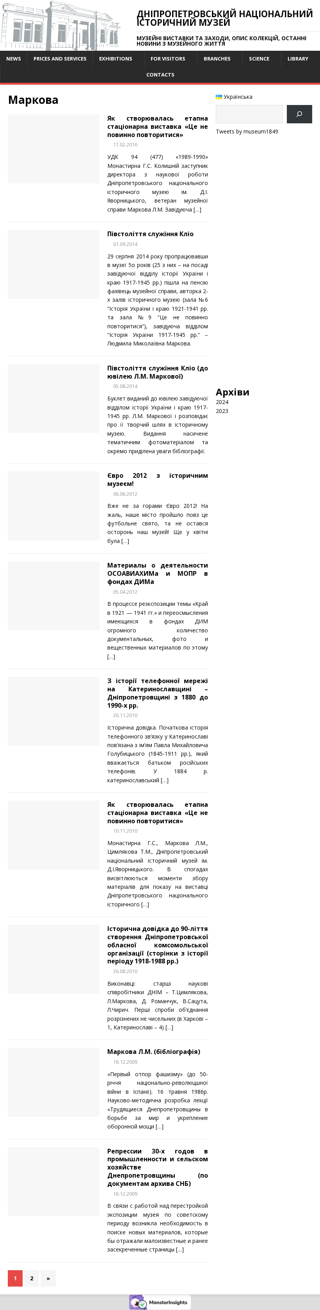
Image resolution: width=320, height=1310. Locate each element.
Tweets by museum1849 (247, 131)
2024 (222, 402)
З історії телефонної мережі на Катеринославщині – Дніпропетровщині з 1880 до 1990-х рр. (157, 692)
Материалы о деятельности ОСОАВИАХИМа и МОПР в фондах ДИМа (157, 573)
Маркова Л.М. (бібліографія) (153, 1051)
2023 (222, 411)
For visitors (168, 58)
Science (259, 58)
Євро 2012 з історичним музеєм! (157, 479)
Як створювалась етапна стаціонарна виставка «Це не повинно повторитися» (157, 126)
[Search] (299, 114)
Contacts (160, 74)
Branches (217, 58)
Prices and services (60, 58)
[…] (197, 209)
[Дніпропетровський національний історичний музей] (60, 46)
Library (298, 58)
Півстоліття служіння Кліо (150, 234)
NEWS (13, 58)
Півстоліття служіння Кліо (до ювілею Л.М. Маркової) (157, 372)
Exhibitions (115, 58)
